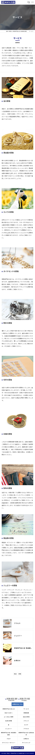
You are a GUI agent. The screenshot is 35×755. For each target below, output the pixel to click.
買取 (19, 674)
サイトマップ (26, 742)
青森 (15, 674)
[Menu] (32, 2)
